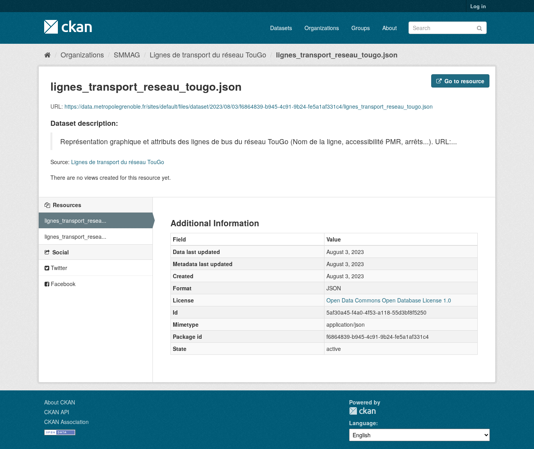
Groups (360, 28)
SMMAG (127, 54)
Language (362, 423)
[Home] (47, 54)
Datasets (281, 28)
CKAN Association (66, 422)
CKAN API (56, 412)
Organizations (322, 28)
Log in (478, 6)
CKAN (362, 411)
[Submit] (479, 27)
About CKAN (59, 402)
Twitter (58, 268)
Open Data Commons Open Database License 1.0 (388, 300)
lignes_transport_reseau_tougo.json (337, 55)
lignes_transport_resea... (75, 220)
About (389, 28)
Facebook (62, 284)
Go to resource (463, 81)
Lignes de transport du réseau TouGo (208, 54)
